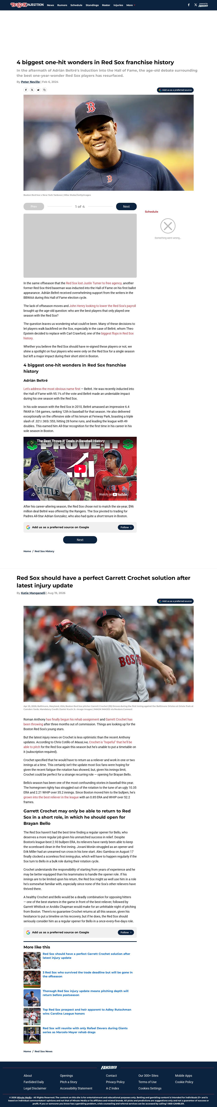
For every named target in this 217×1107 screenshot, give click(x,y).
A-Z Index (112, 1088)
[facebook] (189, 4)
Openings (66, 1075)
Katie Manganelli (33, 593)
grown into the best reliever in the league (51, 797)
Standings (92, 5)
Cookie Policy (184, 1082)
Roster (106, 5)
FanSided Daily (34, 1082)
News (50, 5)
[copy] (44, 89)
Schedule (76, 5)
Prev (34, 206)
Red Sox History (44, 551)
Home (27, 551)
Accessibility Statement (76, 1088)
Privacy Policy (115, 1082)
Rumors (62, 5)
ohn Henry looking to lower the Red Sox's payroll (103, 306)
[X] (195, 4)
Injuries (118, 5)
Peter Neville (30, 81)
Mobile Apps (183, 1075)
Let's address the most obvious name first (52, 389)
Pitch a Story (68, 1082)
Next (126, 206)
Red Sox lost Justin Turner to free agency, (94, 283)
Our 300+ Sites (148, 1075)
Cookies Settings (149, 1088)
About (28, 1075)
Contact (111, 1075)
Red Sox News (43, 1051)
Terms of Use (147, 1082)
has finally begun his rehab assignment (72, 719)
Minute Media (24, 1097)
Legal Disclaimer (35, 1088)
